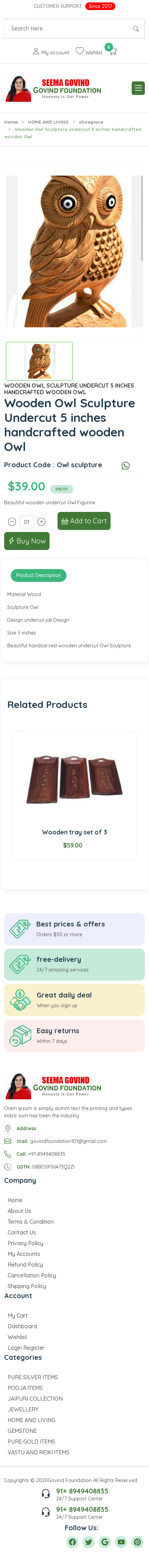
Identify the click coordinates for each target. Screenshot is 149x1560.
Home (11, 122)
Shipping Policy (27, 1286)
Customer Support (58, 6)
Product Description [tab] (38, 575)
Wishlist (17, 1336)
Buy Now (30, 541)
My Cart (18, 1315)
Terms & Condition (31, 1221)
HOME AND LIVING (48, 122)
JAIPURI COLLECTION (35, 1398)
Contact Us (22, 1232)
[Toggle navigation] (138, 88)
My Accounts (24, 1253)
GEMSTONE (22, 1430)
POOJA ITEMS (25, 1387)
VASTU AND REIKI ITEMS (38, 1452)
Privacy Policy (25, 1243)
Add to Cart (87, 520)
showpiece (91, 122)
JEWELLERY (23, 1409)
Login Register (26, 1347)
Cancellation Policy (32, 1275)
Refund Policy (25, 1264)
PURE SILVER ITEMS (33, 1377)
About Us (19, 1210)
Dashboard (22, 1326)
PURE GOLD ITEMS (31, 1441)
